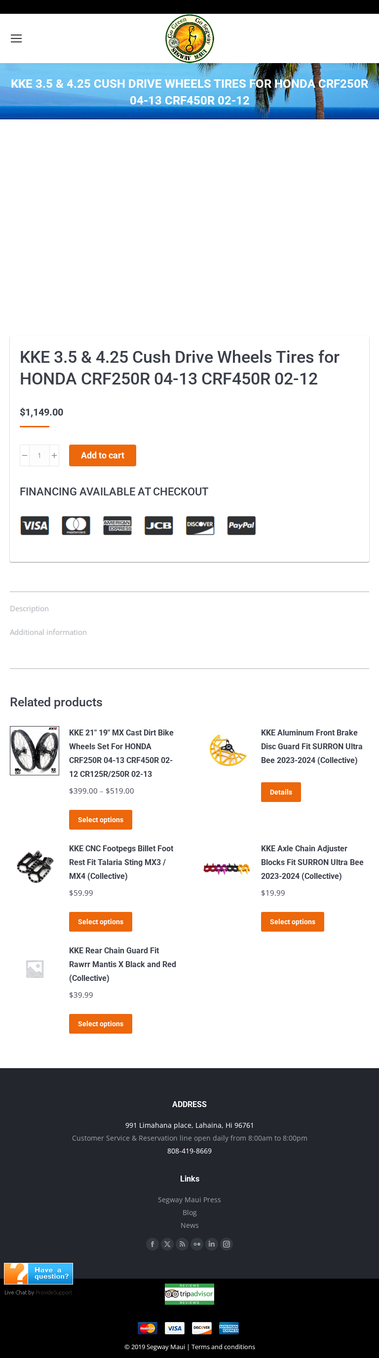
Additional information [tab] (48, 632)
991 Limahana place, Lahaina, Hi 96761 (189, 1125)
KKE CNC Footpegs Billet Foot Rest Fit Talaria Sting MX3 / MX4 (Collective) (121, 862)
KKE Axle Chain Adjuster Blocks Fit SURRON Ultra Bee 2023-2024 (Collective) (312, 862)
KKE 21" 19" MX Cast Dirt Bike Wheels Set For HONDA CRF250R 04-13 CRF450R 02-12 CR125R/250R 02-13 (121, 753)
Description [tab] (29, 608)
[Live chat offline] (38, 1282)
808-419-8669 (189, 1150)
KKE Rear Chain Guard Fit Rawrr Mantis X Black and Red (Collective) (122, 964)
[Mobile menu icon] (16, 38)
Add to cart (102, 455)
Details (281, 792)
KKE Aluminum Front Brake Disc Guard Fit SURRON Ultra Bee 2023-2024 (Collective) (312, 746)
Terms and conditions (223, 1346)
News (190, 1225)
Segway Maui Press (189, 1199)
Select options (100, 820)
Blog (190, 1212)
